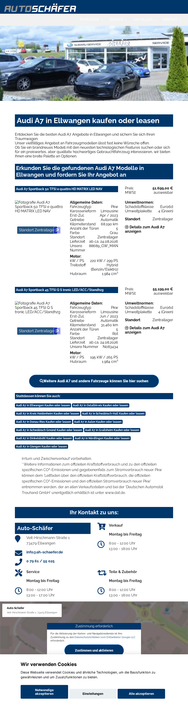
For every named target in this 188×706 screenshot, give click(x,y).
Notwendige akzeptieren (44, 691)
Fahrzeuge (89, 19)
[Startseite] (40, 7)
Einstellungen (93, 693)
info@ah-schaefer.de (44, 552)
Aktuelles (143, 19)
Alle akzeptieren (141, 693)
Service (116, 19)
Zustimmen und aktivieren (94, 650)
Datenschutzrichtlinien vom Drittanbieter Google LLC (105, 637)
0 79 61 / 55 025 (40, 561)
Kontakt (170, 19)
